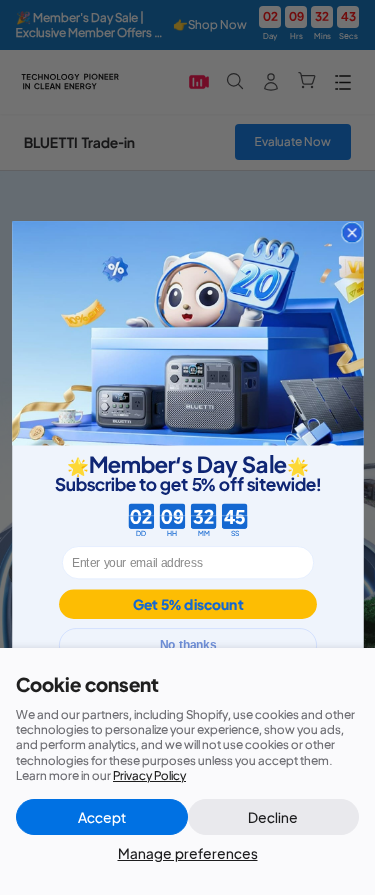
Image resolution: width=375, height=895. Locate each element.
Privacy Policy (149, 775)
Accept (102, 817)
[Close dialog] (351, 232)
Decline (273, 817)
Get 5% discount (187, 604)
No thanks (187, 645)
